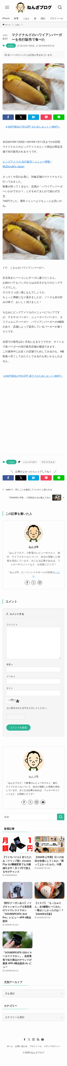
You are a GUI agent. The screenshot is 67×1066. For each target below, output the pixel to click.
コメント (11, 624)
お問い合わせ (21, 1046)
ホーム (10, 1046)
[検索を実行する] (60, 817)
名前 (9, 664)
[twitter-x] (33, 582)
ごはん (11, 45)
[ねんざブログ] (33, 7)
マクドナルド (48, 461)
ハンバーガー (30, 461)
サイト (9, 688)
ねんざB (33, 546)
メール (10, 676)
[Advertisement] (33, 416)
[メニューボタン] (7, 7)
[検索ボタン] (60, 7)
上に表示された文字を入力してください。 (27, 707)
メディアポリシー (52, 1046)
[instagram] (39, 582)
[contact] (43, 802)
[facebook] (27, 582)
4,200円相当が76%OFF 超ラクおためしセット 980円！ (33, 376)
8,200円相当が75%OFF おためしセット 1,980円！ (33, 126)
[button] (8, 117)
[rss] (38, 1039)
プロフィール (35, 1046)
